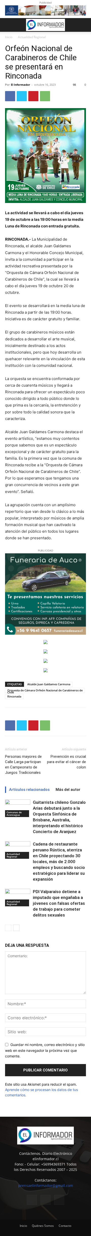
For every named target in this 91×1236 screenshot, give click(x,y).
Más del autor (68, 789)
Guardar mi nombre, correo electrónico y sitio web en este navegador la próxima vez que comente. (45, 1050)
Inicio (8, 37)
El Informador (20, 84)
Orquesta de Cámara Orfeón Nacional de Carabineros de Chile (45, 690)
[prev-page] (8, 928)
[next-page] (16, 928)
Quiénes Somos (43, 1226)
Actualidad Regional (32, 37)
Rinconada (14, 696)
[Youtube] (59, 1200)
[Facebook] (10, 96)
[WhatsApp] (45, 96)
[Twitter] (22, 96)
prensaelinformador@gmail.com (45, 1185)
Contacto (65, 1226)
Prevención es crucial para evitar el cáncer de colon (66, 761)
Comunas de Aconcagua (14, 813)
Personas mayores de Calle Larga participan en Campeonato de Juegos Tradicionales (23, 764)
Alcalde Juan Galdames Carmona (48, 684)
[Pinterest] (33, 96)
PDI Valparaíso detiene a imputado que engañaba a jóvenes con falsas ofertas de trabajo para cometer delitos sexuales (59, 903)
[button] (9, 25)
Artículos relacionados (29, 789)
